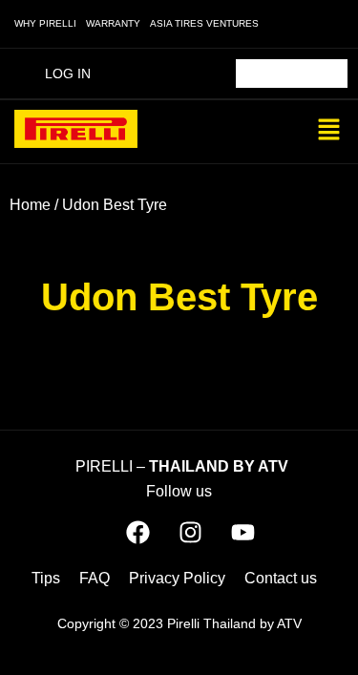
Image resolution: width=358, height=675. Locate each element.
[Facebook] (137, 533)
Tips (46, 578)
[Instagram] (190, 533)
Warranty (113, 23)
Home (30, 205)
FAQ (94, 578)
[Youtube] (242, 533)
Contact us (280, 578)
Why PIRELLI (45, 23)
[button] (329, 132)
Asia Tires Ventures (204, 23)
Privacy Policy (177, 578)
